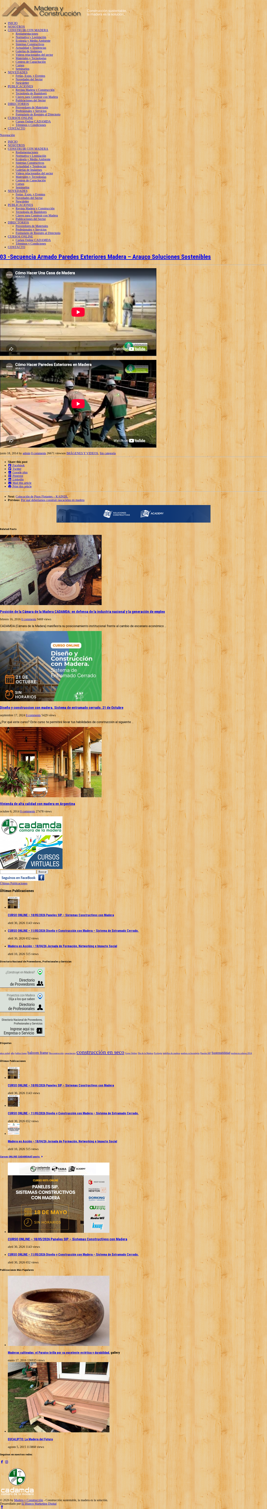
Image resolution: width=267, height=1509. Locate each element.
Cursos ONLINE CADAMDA (14, 1156)
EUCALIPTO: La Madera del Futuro (30, 1439)
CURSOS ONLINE (20, 118)
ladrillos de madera (171, 1053)
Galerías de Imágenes (29, 51)
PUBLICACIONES (20, 86)
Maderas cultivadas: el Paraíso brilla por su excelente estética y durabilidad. (59, 1353)
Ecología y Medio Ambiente (33, 40)
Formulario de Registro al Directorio (38, 114)
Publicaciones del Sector (31, 100)
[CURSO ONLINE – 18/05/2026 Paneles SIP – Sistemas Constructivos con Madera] (14, 907)
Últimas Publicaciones (13, 883)
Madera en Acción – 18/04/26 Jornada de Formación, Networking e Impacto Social (62, 946)
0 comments (38, 453)
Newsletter (22, 82)
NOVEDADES (18, 72)
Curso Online (131, 1053)
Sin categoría (108, 453)
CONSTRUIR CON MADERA (28, 30)
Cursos (20, 65)
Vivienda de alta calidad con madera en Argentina (37, 804)
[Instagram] (7, 1461)
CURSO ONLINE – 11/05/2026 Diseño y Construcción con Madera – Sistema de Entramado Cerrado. (73, 931)
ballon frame (21, 1053)
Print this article (22, 486)
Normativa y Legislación (31, 37)
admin (26, 453)
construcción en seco (100, 1052)
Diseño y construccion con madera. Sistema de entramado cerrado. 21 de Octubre (61, 708)
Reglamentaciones (27, 33)
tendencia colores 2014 (241, 1053)
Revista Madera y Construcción (35, 89)
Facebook (18, 465)
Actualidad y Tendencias (31, 47)
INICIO (13, 23)
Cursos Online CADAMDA (33, 121)
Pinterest (17, 476)
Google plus (20, 472)
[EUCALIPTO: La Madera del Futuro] (58, 1431)
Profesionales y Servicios (31, 111)
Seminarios (22, 68)
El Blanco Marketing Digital (39, 1503)
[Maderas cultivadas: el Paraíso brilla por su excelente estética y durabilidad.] (58, 1345)
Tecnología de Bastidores (31, 93)
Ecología (158, 1053)
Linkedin (18, 479)
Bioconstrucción (56, 1053)
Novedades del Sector (29, 79)
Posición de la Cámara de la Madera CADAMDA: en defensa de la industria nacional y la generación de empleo (82, 612)
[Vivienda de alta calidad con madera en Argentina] (51, 796)
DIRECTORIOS (18, 104)
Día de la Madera (145, 1053)
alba (12, 1053)
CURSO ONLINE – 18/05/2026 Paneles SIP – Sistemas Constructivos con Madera (61, 915)
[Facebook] (2, 1461)
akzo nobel (5, 1053)
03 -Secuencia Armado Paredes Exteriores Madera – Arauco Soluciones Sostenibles (105, 256)
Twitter (16, 468)
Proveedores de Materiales (32, 107)
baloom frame (38, 1053)
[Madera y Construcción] (64, 16)
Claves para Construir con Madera (37, 97)
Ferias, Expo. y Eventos (30, 75)
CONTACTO (16, 128)
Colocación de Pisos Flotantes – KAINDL (42, 496)
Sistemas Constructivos (30, 44)
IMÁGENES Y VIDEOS (82, 453)
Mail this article (21, 483)
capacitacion (70, 1053)
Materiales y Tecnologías (31, 58)
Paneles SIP (205, 1053)
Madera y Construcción (28, 1500)
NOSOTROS (16, 26)
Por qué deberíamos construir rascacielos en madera (52, 500)
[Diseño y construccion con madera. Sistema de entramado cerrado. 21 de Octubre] (51, 700)
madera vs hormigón (190, 1053)
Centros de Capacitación (31, 61)
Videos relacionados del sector (34, 54)
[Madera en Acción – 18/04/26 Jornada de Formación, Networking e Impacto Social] (14, 1133)
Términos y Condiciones (31, 125)
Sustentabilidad (220, 1053)
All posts (34, 1156)
